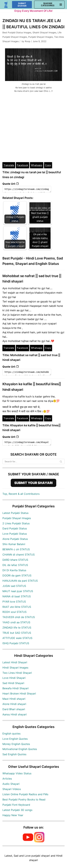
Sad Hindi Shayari (13, 683)
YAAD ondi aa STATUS (16, 622)
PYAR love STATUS (14, 601)
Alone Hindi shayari (14, 704)
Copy (48, 165)
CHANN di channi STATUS (18, 554)
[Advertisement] (33, 126)
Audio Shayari (11, 783)
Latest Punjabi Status (15, 513)
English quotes (11, 733)
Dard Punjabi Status (14, 528)
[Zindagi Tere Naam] (6, 4)
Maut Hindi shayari (13, 698)
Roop (27, 41)
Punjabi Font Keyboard (16, 804)
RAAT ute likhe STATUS (16, 606)
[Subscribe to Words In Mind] (28, 841)
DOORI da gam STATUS (16, 575)
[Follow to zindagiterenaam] (39, 841)
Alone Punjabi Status (15, 538)
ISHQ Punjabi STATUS (15, 643)
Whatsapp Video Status (16, 773)
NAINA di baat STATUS (16, 596)
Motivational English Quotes (19, 749)
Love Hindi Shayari (14, 677)
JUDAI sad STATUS (14, 586)
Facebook (22, 165)
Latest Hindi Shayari (14, 662)
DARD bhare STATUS (15, 559)
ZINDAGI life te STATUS (16, 627)
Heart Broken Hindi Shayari (19, 693)
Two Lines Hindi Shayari (17, 672)
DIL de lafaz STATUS (15, 565)
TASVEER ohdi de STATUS (18, 617)
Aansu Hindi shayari (14, 714)
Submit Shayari (22, 4)
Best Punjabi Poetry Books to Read (23, 799)
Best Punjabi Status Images (16, 32)
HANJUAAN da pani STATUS (20, 580)
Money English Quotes (16, 744)
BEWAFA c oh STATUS (16, 549)
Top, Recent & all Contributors (21, 493)
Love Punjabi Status (14, 533)
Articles (7, 778)
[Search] (61, 461)
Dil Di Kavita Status (14, 570)
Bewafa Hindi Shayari (15, 688)
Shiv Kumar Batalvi (13, 544)
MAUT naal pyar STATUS (17, 591)
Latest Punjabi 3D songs (17, 810)
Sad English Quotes (14, 754)
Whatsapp (36, 165)
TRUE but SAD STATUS (16, 632)
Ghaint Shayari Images (44, 32)
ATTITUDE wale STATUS (17, 638)
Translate (8, 165)
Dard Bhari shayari (13, 709)
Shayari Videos (11, 789)
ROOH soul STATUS (14, 611)
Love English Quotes (15, 738)
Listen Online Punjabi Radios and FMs (25, 794)
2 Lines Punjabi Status (16, 523)
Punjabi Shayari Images (40, 37)
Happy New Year (12, 815)
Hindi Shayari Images (15, 667)
